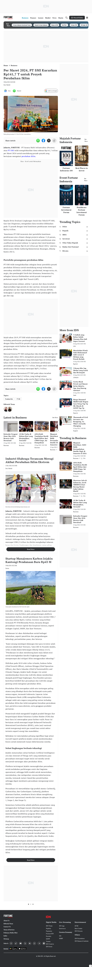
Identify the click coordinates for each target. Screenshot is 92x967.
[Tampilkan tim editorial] (56, 409)
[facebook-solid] (43, 140)
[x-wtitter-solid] (49, 140)
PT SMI (11, 150)
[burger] (87, 17)
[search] (66, 17)
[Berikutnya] (58, 430)
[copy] (54, 140)
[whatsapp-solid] (38, 140)
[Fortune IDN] (8, 17)
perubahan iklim (28, 156)
